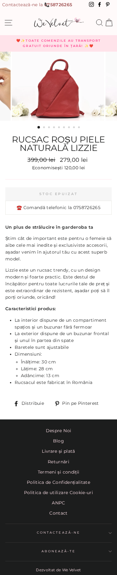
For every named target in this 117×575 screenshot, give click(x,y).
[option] (58, 43)
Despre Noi (58, 430)
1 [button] (39, 127)
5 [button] (59, 127)
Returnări (58, 461)
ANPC (58, 502)
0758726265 (58, 4)
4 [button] (54, 127)
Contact (58, 513)
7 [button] (69, 127)
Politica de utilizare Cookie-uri (58, 492)
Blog (58, 440)
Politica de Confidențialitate (58, 482)
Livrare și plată (58, 451)
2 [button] (44, 127)
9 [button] (79, 127)
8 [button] (74, 127)
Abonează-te (58, 551)
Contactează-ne (58, 533)
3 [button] (49, 127)
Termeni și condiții (58, 472)
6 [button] (64, 127)
